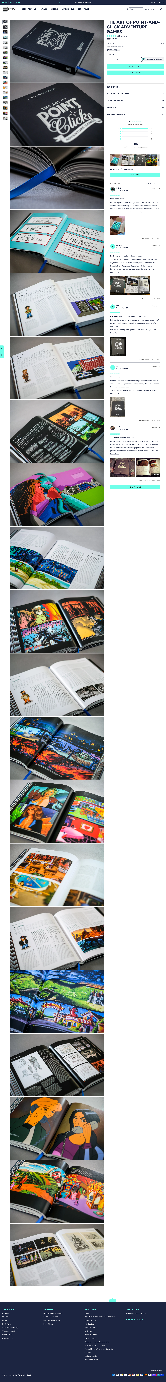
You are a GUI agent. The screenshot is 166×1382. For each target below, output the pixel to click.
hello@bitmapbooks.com (136, 1313)
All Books (5, 1313)
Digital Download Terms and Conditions (100, 1317)
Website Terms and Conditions (97, 1342)
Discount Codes (91, 1335)
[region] (135, 160)
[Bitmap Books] (9, 9)
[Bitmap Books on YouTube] (19, 2)
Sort (142, 183)
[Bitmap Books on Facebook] (5, 2)
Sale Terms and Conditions (95, 1345)
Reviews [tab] (116, 169)
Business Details (91, 1356)
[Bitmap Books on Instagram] (8, 2)
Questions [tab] (128, 169)
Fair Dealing (89, 1324)
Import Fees (48, 1324)
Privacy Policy (90, 1338)
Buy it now (135, 72)
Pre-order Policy (91, 1327)
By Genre (6, 1320)
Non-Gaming (7, 1335)
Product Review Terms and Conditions (100, 1349)
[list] (57, 653)
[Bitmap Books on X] (16, 2)
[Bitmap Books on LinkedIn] (11, 2)
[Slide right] (106, 2)
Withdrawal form (91, 1360)
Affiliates (88, 1331)
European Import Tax (51, 1320)
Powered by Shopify (25, 1375)
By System (6, 1324)
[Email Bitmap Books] (3, 2)
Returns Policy (90, 1320)
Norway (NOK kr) (156, 2)
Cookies (88, 1352)
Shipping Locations (51, 1317)
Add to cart (135, 66)
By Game (5, 1317)
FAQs (87, 1313)
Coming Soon (7, 1338)
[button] (32, 9)
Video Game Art (8, 1331)
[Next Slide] (158, 160)
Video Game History (10, 1327)
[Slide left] (59, 2)
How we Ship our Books (52, 1313)
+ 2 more (145, 293)
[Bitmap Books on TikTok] (13, 2)
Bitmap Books (12, 1375)
